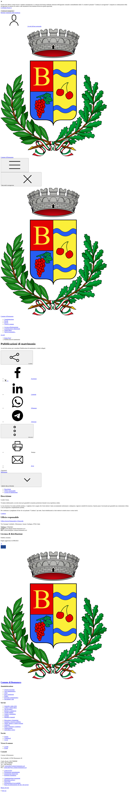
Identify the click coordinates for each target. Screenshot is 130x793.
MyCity (4, 790)
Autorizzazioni (8, 728)
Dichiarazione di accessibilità (12, 783)
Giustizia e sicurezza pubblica (12, 722)
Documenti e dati (9, 699)
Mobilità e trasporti (9, 717)
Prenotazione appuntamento (12, 772)
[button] (9, 319)
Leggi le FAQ (8, 770)
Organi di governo (9, 689)
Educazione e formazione (11, 720)
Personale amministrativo (11, 697)
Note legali (7, 781)
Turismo (6, 715)
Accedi (3, 335)
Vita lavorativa (8, 709)
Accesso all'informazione (11, 327)
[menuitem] (20, 379)
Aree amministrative (9, 691)
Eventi (6, 748)
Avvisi (6, 740)
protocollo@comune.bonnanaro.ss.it (15, 766)
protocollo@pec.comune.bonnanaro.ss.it (15, 767)
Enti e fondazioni (9, 694)
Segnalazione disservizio (11, 774)
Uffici (6, 693)
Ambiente (7, 725)
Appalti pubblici (8, 712)
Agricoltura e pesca (9, 730)
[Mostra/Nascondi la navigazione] (15, 165)
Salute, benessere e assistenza (12, 726)
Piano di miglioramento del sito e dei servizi (16, 784)
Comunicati (7, 738)
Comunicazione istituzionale (12, 329)
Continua (3, 513)
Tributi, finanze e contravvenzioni (13, 723)
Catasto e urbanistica (10, 714)
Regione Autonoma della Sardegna (10, 12)
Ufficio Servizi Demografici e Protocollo (12, 521)
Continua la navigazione (7, 11)
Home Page (7, 338)
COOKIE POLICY (6, 8)
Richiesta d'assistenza (10, 775)
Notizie (6, 736)
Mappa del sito (5, 787)
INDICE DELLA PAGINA (7, 486)
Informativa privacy (9, 780)
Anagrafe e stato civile (10, 706)
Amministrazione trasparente (12, 778)
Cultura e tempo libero (10, 707)
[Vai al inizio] (1, 544)
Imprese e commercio (10, 711)
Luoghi (6, 746)
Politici (6, 696)
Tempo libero (8, 330)
